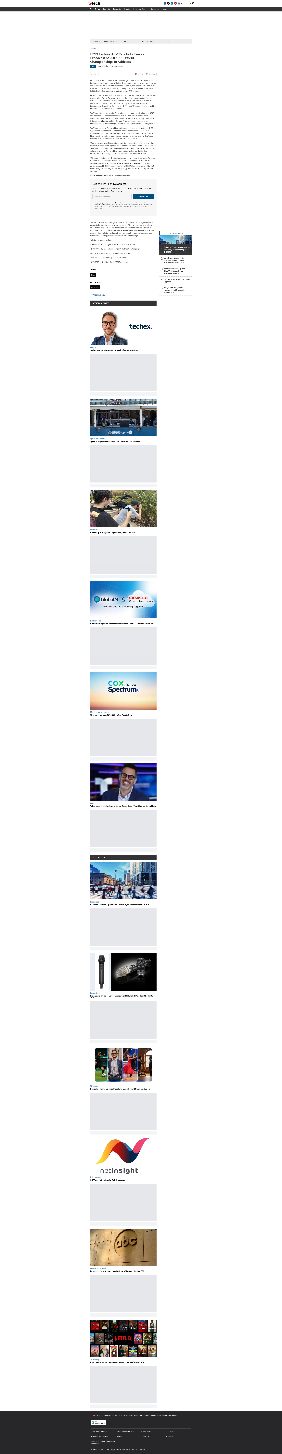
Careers (119, 1436)
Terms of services (121, 203)
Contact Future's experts (125, 1431)
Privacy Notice (102, 205)
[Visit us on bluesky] (179, 3)
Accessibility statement (99, 1436)
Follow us (140, 74)
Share (95, 74)
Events (127, 9)
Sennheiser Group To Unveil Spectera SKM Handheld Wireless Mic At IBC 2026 (175, 260)
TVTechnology (104, 66)
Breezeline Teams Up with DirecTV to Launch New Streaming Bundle (174, 271)
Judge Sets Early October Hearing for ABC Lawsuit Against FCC (174, 290)
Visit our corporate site (168, 1415)
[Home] (90, 9)
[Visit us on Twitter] (168, 3)
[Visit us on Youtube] (175, 3)
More (165, 9)
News (97, 9)
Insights (106, 9)
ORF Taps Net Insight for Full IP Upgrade (177, 280)
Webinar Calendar (149, 41)
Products (117, 9)
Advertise (169, 1436)
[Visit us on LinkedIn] (172, 3)
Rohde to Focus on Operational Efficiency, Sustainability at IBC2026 (177, 249)
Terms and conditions (99, 1431)
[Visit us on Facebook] (165, 3)
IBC (125, 41)
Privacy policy (146, 1431)
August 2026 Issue (111, 41)
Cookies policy (171, 1431)
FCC (134, 41)
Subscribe (155, 9)
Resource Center (140, 9)
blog (93, 275)
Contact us (145, 1436)
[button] (190, 3)
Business (93, 48)
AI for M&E (166, 41)
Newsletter (152, 74)
